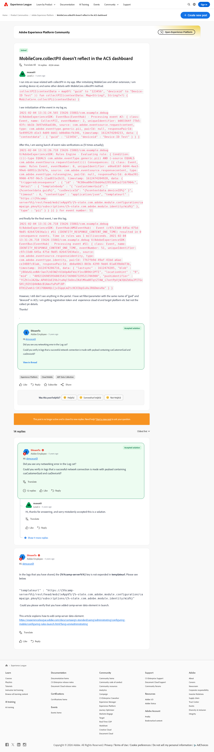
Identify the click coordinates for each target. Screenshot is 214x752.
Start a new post (103, 419)
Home (5, 15)
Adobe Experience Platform (43, 15)
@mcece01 (31, 339)
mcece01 (31, 72)
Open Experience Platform (178, 32)
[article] (81, 471)
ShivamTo (35, 330)
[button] (195, 15)
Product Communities (19, 15)
